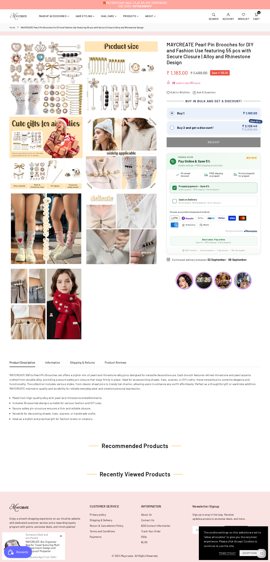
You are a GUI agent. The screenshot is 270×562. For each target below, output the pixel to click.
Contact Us (147, 520)
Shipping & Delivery (101, 520)
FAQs (144, 536)
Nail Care (107, 16)
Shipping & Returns (82, 362)
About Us (146, 514)
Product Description (22, 362)
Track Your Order (151, 531)
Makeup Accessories (53, 16)
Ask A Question (206, 92)
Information (52, 362)
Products (129, 16)
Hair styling (84, 16)
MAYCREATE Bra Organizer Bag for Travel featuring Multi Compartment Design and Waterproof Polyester (42, 546)
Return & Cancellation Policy (106, 525)
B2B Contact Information (155, 525)
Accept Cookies (251, 553)
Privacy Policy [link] (227, 553)
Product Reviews (115, 362)
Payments (95, 536)
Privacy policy (98, 514)
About (149, 16)
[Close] (61, 535)
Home (12, 27)
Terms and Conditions (102, 531)
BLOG (144, 542)
